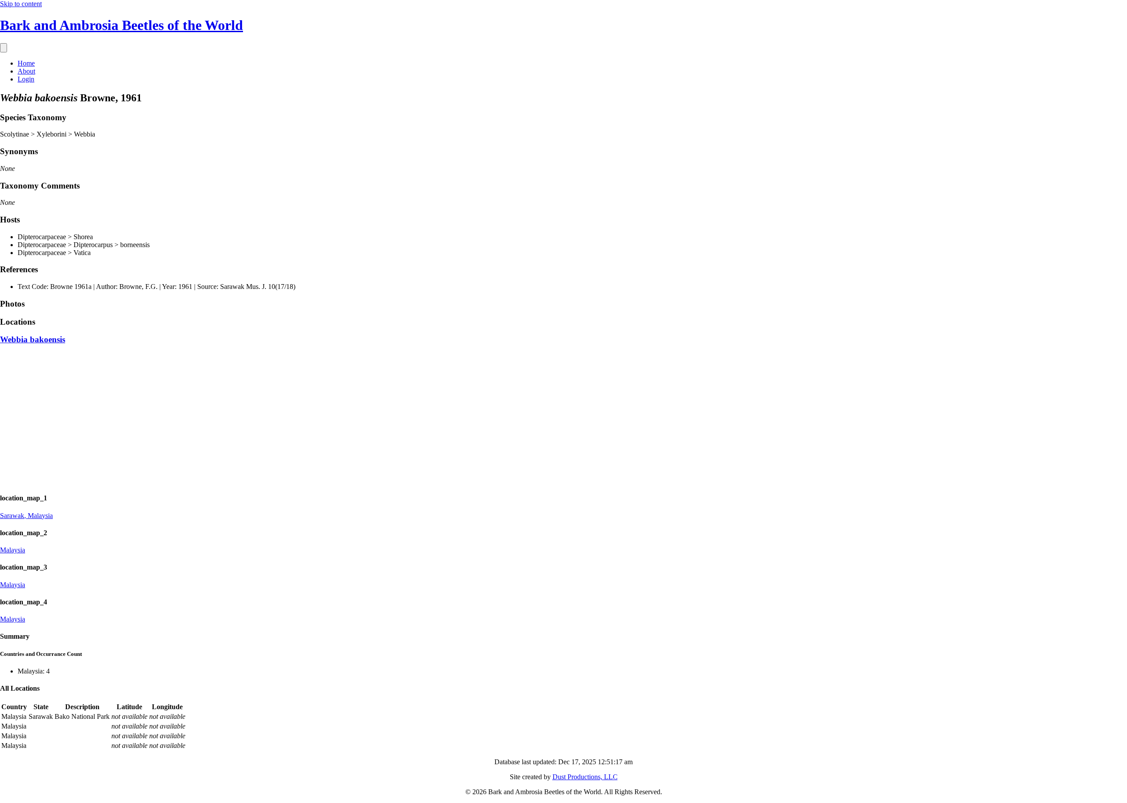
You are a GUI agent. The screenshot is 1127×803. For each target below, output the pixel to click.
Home (26, 63)
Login (26, 79)
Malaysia (12, 550)
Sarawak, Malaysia (26, 515)
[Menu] (3, 47)
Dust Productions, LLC (585, 777)
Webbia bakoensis (32, 339)
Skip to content (21, 3)
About (26, 71)
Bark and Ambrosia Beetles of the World (121, 25)
